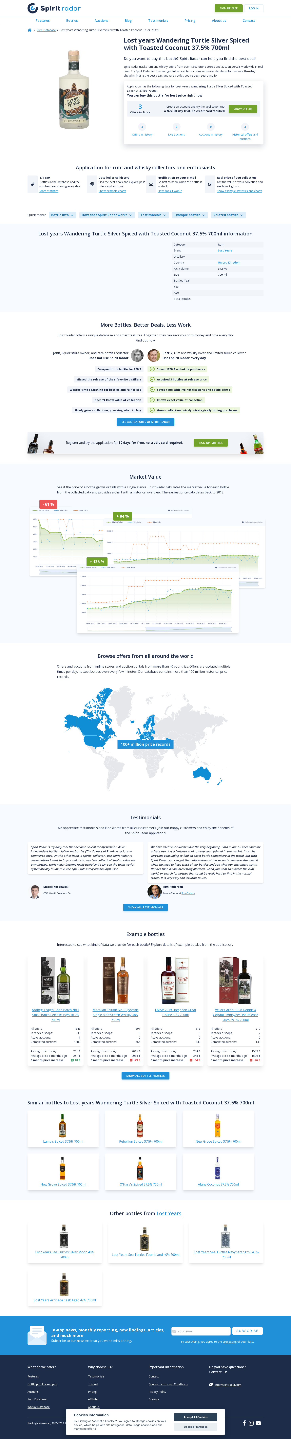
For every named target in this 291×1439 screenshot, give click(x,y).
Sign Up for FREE (211, 443)
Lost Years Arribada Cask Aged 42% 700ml (65, 1300)
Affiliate (93, 1399)
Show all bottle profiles (145, 1076)
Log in (254, 8)
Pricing (190, 20)
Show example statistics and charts (239, 191)
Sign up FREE (229, 8)
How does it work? (170, 191)
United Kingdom (229, 262)
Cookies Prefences (195, 1426)
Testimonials (158, 20)
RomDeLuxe (188, 893)
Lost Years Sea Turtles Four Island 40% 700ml (145, 1254)
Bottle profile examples (42, 1384)
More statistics (48, 191)
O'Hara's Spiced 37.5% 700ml (141, 1184)
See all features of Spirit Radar (146, 422)
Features (43, 20)
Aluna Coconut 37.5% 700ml (218, 1184)
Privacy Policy (157, 1391)
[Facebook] (245, 1423)
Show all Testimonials (145, 907)
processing (230, 1341)
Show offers (242, 109)
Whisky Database (39, 1407)
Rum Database (46, 30)
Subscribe (247, 1331)
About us (219, 20)
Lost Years (225, 250)
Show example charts (112, 191)
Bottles (72, 20)
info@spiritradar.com (228, 1385)
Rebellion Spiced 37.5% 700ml (140, 1141)
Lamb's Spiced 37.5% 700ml (63, 1141)
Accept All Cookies (195, 1417)
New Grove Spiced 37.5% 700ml (218, 1141)
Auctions (101, 20)
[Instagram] (252, 1423)
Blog (128, 20)
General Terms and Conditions (168, 1384)
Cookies (154, 1399)
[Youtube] (259, 1423)
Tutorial (93, 1384)
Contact (249, 20)
